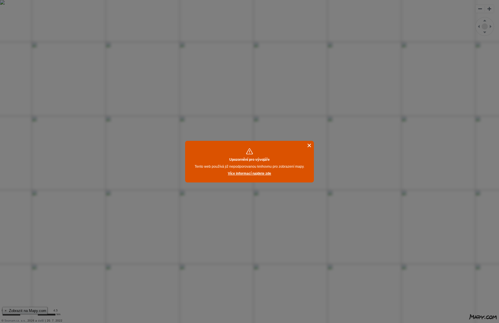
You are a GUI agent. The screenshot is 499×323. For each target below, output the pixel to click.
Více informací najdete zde (249, 173)
